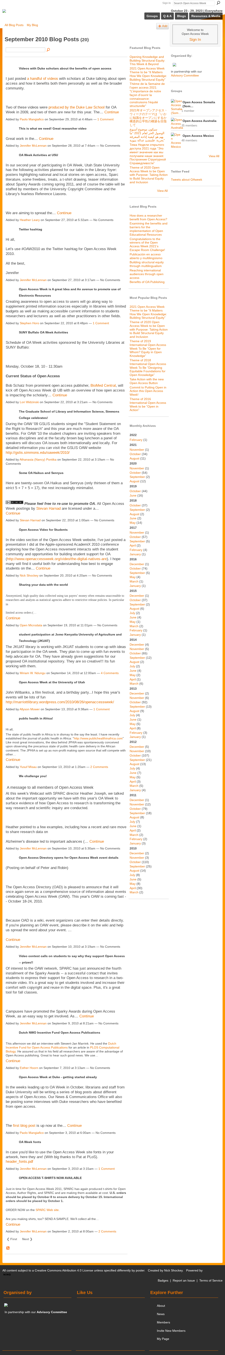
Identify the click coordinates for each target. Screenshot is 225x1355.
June (133, 495)
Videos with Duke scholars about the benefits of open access (65, 68)
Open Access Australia (199, 121)
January (135, 554)
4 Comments (110, 673)
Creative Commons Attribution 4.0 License (64, 1270)
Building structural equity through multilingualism (147, 264)
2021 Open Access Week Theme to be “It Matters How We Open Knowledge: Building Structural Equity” (148, 74)
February (136, 440)
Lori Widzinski (29, 402)
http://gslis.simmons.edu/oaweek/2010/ (38, 452)
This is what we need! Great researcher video (53, 128)
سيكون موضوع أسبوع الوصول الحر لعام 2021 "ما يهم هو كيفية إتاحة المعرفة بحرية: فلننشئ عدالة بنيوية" (147, 135)
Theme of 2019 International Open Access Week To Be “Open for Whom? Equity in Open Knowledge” (148, 348)
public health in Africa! (36, 718)
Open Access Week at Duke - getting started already (58, 1077)
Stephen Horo (29, 323)
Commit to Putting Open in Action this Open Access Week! (148, 391)
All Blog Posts (14, 25)
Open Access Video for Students (43, 529)
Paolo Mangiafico (32, 119)
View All (162, 190)
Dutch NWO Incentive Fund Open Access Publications (59, 1032)
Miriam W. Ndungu (32, 673)
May (133, 522)
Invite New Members (171, 1330)
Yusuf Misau (28, 767)
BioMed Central (103, 385)
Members (163, 1322)
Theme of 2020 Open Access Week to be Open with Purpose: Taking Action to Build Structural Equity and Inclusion (149, 175)
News (161, 1314)
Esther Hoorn (29, 1068)
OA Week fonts (30, 1142)
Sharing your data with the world (43, 584)
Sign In (166, 3)
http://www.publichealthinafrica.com (98, 738)
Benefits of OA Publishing (147, 282)
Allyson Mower (30, 709)
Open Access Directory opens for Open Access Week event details (68, 857)
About (161, 1305)
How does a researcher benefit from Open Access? (148, 217)
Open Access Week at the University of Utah (52, 682)
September (137, 477)
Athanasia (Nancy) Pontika (38, 459)
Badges (163, 1280)
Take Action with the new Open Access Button (147, 381)
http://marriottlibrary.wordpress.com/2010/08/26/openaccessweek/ (60, 702)
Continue (111, 112)
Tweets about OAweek (186, 179)
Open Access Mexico (198, 135)
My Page (163, 1339)
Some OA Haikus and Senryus (41, 473)
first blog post (24, 1126)
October (135, 454)
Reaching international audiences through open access (146, 274)
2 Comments (99, 767)
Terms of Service (211, 1280)
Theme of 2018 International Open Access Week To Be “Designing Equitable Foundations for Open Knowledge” (148, 367)
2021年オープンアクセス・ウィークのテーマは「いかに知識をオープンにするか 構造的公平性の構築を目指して (148, 118)
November (137, 449)
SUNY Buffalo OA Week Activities (43, 332)
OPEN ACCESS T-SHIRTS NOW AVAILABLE (50, 1178)
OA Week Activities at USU (38, 155)
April (133, 545)
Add (164, 26)
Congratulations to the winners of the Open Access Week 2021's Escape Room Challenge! (147, 244)
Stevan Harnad (48, 508)
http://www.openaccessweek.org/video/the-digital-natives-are (57, 559)
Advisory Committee (185, 75)
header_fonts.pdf (19, 1161)
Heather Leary (30, 220)
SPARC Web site (47, 1210)
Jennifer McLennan (33, 145)
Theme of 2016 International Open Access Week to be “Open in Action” (148, 404)
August (134, 458)
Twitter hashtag (30, 229)
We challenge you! (33, 776)
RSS (8, 1248)
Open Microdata (31, 625)
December (137, 564)
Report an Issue (184, 1280)
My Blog (32, 25)
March (134, 581)
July (132, 613)
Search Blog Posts (49, 50)
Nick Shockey (29, 575)
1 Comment (105, 119)
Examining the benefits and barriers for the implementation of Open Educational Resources (148, 229)
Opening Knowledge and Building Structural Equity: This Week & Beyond (147, 60)
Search (218, 3)
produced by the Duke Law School (77, 107)
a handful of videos (42, 79)
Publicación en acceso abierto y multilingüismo (146, 256)
